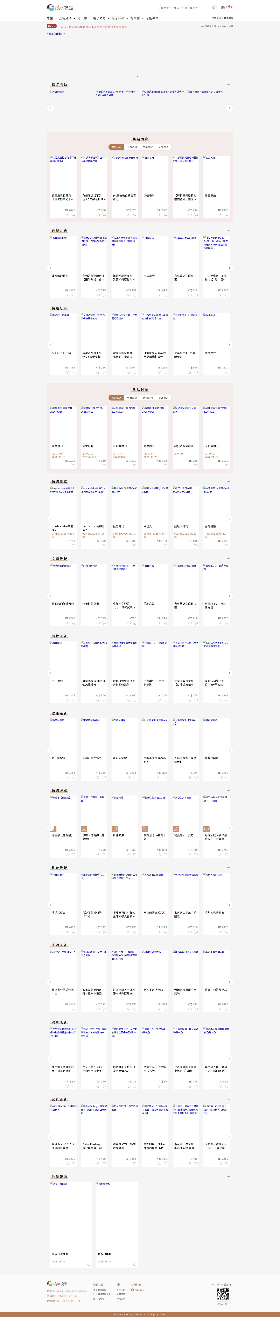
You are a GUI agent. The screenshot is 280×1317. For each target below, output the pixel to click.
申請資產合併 (209, 26)
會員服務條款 (99, 1289)
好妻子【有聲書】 (63, 835)
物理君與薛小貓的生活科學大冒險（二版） (124, 916)
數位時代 (118, 526)
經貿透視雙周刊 (184, 446)
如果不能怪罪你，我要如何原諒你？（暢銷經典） (124, 279)
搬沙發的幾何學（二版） (92, 914)
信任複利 (149, 195)
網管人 (148, 526)
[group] (140, 55)
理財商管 (116, 147)
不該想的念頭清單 (155, 912)
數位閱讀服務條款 (102, 1294)
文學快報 (148, 147)
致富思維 (210, 195)
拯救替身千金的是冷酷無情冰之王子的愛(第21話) (124, 1070)
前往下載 (223, 1303)
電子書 (82, 18)
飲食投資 (210, 353)
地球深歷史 (59, 912)
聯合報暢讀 (105, 1254)
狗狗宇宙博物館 (153, 989)
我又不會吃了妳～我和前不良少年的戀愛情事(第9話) (93, 1070)
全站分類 (65, 18)
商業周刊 (57, 446)
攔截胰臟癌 (212, 758)
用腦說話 (149, 275)
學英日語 (132, 397)
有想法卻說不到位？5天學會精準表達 (92, 199)
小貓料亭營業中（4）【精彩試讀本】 (123, 607)
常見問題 (121, 1294)
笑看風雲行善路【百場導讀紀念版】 (61, 199)
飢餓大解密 (120, 758)
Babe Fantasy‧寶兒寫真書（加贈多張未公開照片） (93, 1147)
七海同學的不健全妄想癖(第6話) (185, 1068)
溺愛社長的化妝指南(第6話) (155, 1068)
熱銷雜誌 (116, 397)
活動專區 (152, 18)
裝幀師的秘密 (60, 275)
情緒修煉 (118, 835)
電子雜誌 (99, 18)
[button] (50, 108)
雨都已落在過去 (92, 758)
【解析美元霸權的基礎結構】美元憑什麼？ (185, 199)
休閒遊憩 (148, 397)
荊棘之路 (149, 603)
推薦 (50, 18)
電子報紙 (118, 18)
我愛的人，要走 (184, 835)
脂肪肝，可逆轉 (61, 353)
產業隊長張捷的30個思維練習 (93, 682)
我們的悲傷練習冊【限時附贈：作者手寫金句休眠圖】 (93, 279)
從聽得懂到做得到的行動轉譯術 (124, 682)
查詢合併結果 (226, 26)
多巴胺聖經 (59, 758)
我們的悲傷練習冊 (63, 603)
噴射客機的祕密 (214, 912)
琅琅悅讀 (216, 18)
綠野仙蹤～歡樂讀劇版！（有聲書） (216, 837)
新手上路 (121, 1289)
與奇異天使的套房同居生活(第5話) (216, 1068)
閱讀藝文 (164, 397)
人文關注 (164, 147)
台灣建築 (210, 526)
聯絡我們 (121, 1298)
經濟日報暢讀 (60, 1254)
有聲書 (135, 18)
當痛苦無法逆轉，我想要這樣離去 (124, 354)
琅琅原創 (228, 18)
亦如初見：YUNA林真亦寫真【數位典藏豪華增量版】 (155, 1147)
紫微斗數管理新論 (216, 989)
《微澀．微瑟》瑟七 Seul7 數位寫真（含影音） (216, 1147)
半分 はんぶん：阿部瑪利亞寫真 (63, 1146)
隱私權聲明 (98, 1298)
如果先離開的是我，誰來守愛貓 (92, 991)
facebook (140, 1289)
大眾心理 (132, 147)
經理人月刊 (181, 526)
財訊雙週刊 (120, 446)
